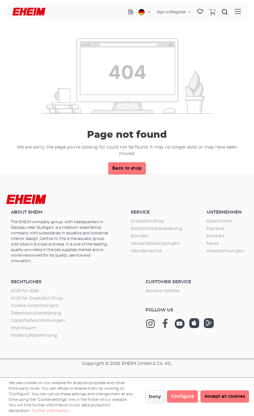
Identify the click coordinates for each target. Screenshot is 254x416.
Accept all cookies (224, 396)
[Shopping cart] (212, 11)
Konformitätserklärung (156, 229)
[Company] (131, 12)
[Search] (225, 11)
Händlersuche (146, 251)
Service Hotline (163, 291)
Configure (182, 396)
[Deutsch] (144, 12)
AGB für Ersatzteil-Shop (37, 298)
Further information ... (52, 411)
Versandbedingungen (155, 243)
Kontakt (140, 236)
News (213, 243)
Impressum (23, 328)
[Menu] (238, 11)
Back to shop (127, 168)
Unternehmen (224, 212)
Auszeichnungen (225, 251)
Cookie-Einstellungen (35, 306)
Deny (155, 397)
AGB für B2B (25, 291)
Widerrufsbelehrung (34, 335)
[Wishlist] (200, 11)
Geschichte (219, 221)
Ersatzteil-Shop (147, 221)
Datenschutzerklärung (36, 313)
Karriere (216, 229)
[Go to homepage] (29, 11)
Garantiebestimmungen (38, 320)
